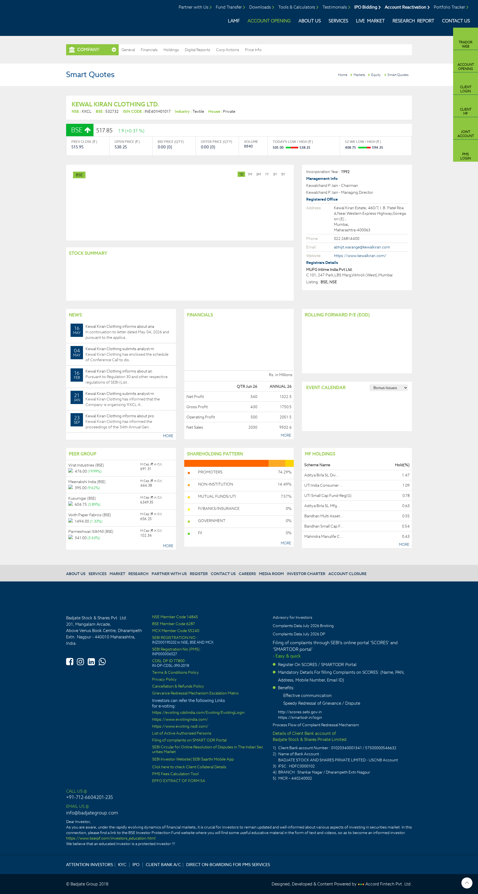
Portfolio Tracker (449, 7)
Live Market (370, 21)
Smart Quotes (398, 75)
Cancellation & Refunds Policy (178, 686)
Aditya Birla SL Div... (321, 475)
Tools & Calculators (296, 7)
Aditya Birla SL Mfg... (322, 505)
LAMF (234, 21)
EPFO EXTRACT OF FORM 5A (178, 780)
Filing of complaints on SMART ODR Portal (189, 740)
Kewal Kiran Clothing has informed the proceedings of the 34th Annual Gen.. (114, 421)
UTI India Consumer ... (323, 485)
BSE (79, 174)
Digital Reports (197, 49)
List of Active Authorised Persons (181, 733)
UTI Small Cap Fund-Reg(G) (328, 495)
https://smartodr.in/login (300, 717)
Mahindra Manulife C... (323, 536)
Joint (466, 134)
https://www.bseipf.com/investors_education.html (110, 838)
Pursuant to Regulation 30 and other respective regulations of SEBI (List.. (121, 377)
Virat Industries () (86, 465)
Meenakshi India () (87, 481)
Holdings (171, 49)
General (128, 49)
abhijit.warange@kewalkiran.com (362, 247)
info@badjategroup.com (92, 813)
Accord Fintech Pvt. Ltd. (388, 884)
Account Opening (269, 21)
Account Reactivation (405, 7)
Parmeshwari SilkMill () (90, 531)
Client (465, 89)
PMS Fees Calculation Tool (175, 774)
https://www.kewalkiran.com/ (360, 255)
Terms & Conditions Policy (175, 672)
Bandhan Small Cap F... (324, 526)
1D (241, 174)
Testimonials (335, 7)
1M (250, 174)
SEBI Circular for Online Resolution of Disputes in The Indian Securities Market (207, 749)
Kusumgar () (82, 498)
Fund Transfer (229, 7)
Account (466, 66)
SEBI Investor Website (171, 759)
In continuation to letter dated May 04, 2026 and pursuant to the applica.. (121, 332)
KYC (122, 864)
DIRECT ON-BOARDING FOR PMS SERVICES (228, 864)
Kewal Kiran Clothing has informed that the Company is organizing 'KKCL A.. (117, 399)
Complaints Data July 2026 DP (299, 633)
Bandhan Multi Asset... (323, 515)
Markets (359, 75)
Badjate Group (51, 16)
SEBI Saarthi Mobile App (213, 759)
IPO (136, 864)
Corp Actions (227, 49)
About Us (309, 21)
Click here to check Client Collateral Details (189, 767)
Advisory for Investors (292, 617)
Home (342, 75)
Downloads (260, 7)
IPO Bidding (365, 7)
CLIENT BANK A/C (163, 864)
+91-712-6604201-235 (89, 797)
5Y (283, 174)
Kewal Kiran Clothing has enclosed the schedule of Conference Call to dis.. (120, 354)
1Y (267, 174)
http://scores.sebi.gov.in (300, 711)
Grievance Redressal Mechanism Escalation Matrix (195, 693)
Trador (465, 44)
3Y (275, 174)
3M (258, 174)
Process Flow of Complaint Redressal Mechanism (316, 724)
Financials (149, 49)
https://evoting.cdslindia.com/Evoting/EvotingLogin (198, 712)
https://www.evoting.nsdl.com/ (180, 726)
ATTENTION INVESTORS (89, 864)
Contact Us (456, 21)
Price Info (253, 49)
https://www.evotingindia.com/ (180, 719)
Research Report (413, 21)
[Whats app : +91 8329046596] (102, 660)
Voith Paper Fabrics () (89, 514)
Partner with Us (193, 7)
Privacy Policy (164, 679)
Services (338, 21)
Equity (376, 75)
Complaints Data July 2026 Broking (303, 625)
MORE (168, 436)
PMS (465, 156)
